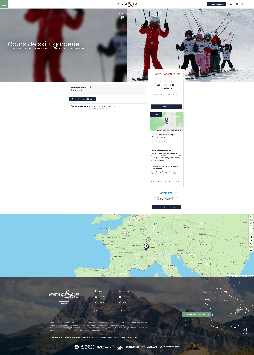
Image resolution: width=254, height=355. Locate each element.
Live (230, 4)
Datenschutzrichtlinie (72, 337)
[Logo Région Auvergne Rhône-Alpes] (84, 347)
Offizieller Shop (132, 337)
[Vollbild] (251, 217)
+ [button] (251, 228)
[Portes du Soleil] (127, 4)
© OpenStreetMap (241, 276)
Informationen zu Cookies (116, 337)
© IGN (234, 276)
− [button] (251, 231)
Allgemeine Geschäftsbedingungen (93, 337)
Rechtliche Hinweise (56, 337)
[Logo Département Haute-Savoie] (105, 347)
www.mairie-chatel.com (167, 181)
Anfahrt (156, 114)
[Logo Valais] (120, 347)
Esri (231, 276)
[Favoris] (242, 4)
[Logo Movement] (132, 347)
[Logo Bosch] (149, 347)
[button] (237, 4)
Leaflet (227, 276)
